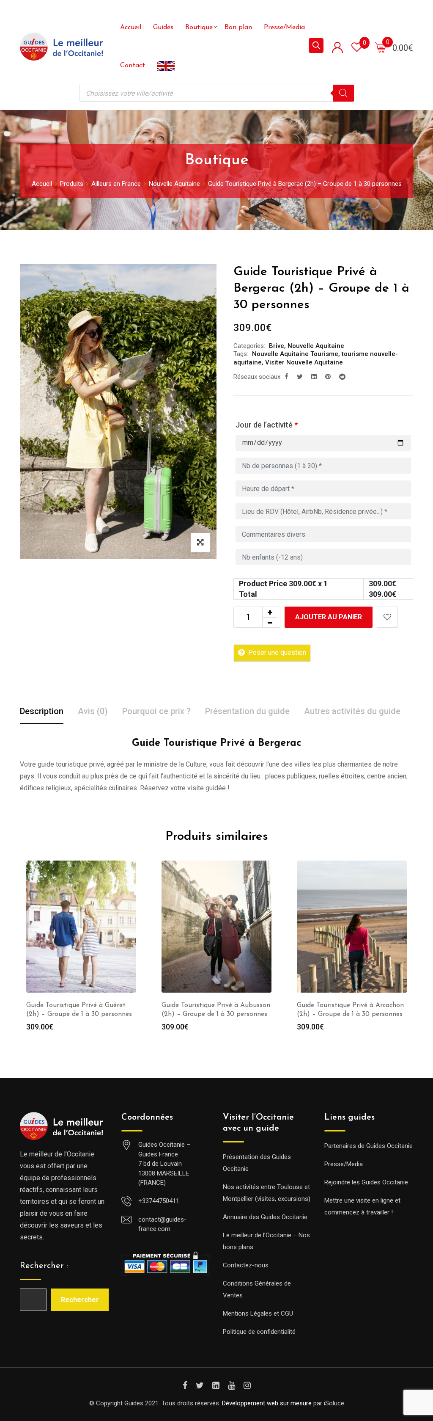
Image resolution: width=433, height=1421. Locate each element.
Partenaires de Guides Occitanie (368, 1146)
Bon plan (238, 27)
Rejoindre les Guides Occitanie (366, 1182)
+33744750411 (158, 1201)
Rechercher (80, 1300)
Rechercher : (44, 1266)
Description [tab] (41, 711)
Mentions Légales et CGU (258, 1313)
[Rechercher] (343, 93)
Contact (132, 65)
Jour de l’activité (267, 424)
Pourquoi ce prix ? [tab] (156, 711)
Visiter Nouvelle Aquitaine (304, 362)
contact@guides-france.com (162, 1224)
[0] (380, 47)
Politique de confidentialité (259, 1331)
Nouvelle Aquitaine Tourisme (295, 354)
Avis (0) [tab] (93, 711)
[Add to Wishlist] (387, 617)
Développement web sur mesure (267, 1403)
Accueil (130, 27)
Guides (163, 27)
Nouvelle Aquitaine (316, 346)
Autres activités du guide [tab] (352, 711)
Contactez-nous (246, 1265)
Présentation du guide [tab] (247, 711)
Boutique (199, 27)
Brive (276, 346)
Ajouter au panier (328, 617)
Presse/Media (284, 27)
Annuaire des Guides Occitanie (265, 1217)
